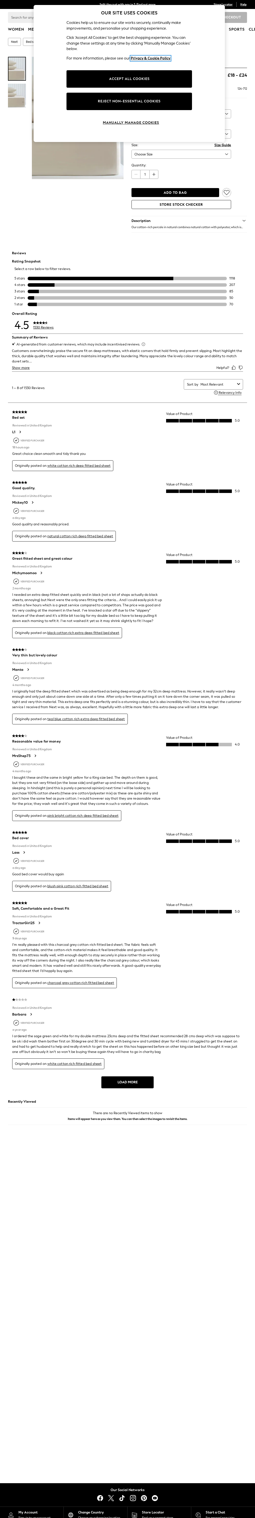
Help (243, 4)
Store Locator (223, 4)
